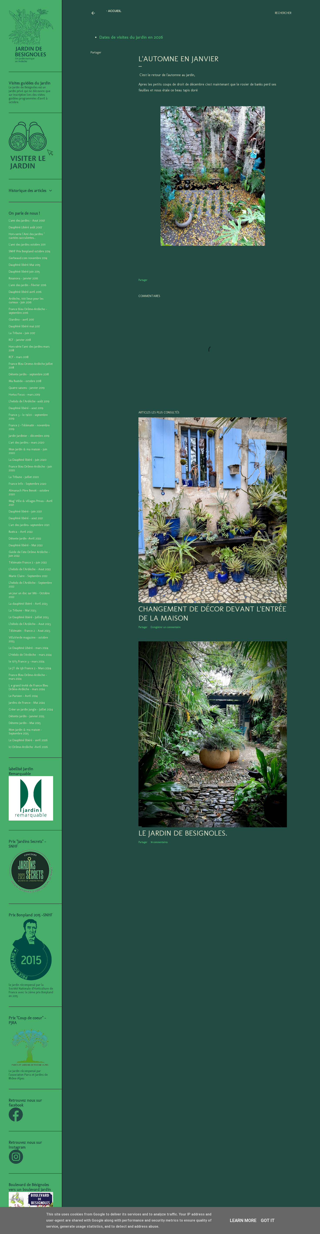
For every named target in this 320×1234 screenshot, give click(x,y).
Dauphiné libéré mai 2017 (24, 326)
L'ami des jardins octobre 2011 (27, 244)
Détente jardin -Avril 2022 (25, 538)
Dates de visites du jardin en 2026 (131, 37)
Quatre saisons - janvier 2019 (26, 388)
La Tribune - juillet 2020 (24, 477)
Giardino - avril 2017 (21, 319)
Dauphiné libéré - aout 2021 (26, 518)
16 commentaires (159, 842)
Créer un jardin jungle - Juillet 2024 (31, 709)
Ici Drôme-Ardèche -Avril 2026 (28, 747)
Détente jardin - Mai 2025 (25, 723)
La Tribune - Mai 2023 (22, 610)
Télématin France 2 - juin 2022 (28, 562)
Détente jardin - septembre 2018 (29, 374)
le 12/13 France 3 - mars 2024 (26, 661)
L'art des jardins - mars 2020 (26, 442)
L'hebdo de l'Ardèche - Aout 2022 (30, 569)
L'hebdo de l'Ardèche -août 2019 (29, 401)
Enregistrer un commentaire (165, 627)
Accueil (114, 11)
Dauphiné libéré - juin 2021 (25, 511)
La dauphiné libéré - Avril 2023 (28, 604)
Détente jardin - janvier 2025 (26, 716)
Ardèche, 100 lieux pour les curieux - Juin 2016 (26, 300)
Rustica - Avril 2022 (21, 532)
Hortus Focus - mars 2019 (24, 394)
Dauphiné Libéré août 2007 (25, 227)
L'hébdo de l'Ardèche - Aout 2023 (30, 624)
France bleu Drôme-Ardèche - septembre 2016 (28, 311)
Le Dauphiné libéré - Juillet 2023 (29, 617)
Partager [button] (96, 52)
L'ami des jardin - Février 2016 (27, 285)
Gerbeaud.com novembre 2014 (28, 258)
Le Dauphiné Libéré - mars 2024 (28, 648)
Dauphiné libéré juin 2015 (24, 271)
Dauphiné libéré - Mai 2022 (26, 545)
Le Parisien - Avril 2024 (23, 696)
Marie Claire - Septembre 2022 (28, 576)
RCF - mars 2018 (18, 357)
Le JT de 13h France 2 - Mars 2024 (30, 668)
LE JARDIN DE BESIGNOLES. (182, 833)
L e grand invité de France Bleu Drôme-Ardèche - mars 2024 (28, 687)
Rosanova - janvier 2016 (23, 278)
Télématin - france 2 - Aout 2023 (29, 631)
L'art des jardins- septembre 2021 (29, 525)
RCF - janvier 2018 (20, 340)
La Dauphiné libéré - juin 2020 (27, 460)
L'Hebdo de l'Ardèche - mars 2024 (30, 655)
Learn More (243, 1220)
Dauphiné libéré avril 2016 (25, 292)
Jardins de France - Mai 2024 (27, 703)
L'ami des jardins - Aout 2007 (27, 220)
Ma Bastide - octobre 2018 (25, 381)
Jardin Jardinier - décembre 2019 (29, 436)
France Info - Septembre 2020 (27, 484)
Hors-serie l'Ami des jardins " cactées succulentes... (27, 236)
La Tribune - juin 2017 (22, 333)
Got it (268, 1220)
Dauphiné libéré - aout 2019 (26, 408)
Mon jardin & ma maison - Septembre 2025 (25, 731)
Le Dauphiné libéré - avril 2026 (28, 740)
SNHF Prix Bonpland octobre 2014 (29, 251)
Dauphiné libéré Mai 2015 (24, 265)
